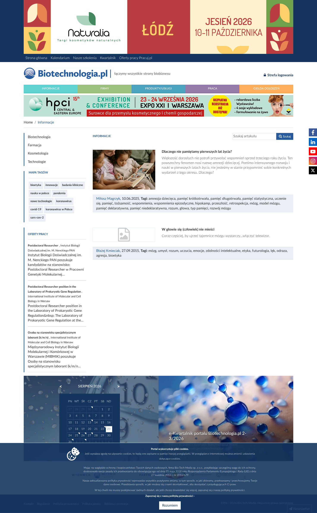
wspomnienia (142, 203)
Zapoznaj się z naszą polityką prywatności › (169, 496)
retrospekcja (238, 203)
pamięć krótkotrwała (193, 198)
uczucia (185, 251)
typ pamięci (199, 208)
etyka (246, 251)
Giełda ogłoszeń (266, 88)
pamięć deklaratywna (112, 208)
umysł (162, 251)
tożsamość (122, 203)
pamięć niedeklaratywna (148, 208)
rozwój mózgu (220, 208)
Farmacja (34, 145)
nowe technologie (41, 201)
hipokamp (202, 203)
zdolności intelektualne (223, 251)
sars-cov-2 (37, 217)
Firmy (104, 88)
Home (28, 122)
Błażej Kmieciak (108, 251)
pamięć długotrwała (225, 198)
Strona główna (36, 58)
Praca (212, 88)
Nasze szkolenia (85, 58)
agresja (101, 255)
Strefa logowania (280, 75)
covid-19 (35, 209)
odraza (282, 251)
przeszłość (220, 203)
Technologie (37, 162)
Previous (62, 386)
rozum (173, 208)
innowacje (52, 185)
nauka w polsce (39, 193)
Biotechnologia (39, 137)
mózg (254, 203)
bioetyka (35, 185)
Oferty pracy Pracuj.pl (135, 58)
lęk (273, 251)
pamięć (107, 203)
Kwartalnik (108, 58)
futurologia (260, 251)
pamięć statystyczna (257, 198)
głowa (184, 208)
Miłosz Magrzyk (108, 198)
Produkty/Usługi (158, 88)
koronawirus (64, 201)
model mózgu (269, 203)
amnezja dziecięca (162, 198)
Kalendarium (60, 58)
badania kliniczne (72, 185)
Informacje (51, 88)
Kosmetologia (38, 153)
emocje (198, 251)
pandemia (59, 193)
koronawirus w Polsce (59, 209)
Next (116, 386)
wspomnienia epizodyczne (173, 203)
